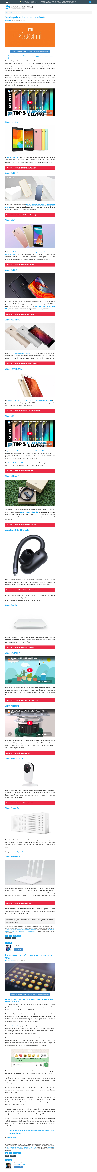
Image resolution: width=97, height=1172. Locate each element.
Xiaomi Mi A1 (12, 252)
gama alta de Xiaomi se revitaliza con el (25, 451)
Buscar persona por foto (68, 2)
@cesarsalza (17, 947)
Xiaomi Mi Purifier (24, 753)
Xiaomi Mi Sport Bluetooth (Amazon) (30, 590)
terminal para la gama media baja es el (30, 400)
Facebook (50, 929)
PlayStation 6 (25, 1)
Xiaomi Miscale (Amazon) (26, 647)
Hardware (8, 938)
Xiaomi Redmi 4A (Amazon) (27, 167)
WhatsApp (13, 931)
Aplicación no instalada (28, 2)
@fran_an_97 (17, 1164)
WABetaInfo (12, 1138)
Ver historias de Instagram (45, 2)
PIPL (36, 2)
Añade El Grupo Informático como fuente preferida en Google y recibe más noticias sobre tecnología (30, 51)
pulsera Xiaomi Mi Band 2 (29, 512)
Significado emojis (57, 2)
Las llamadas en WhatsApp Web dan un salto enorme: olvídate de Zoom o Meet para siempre (32, 1131)
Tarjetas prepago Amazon (44, 1)
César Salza (8, 20)
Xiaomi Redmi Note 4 (22, 353)
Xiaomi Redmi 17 (33, 1)
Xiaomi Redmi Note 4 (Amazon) (28, 363)
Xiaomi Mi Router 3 (24, 903)
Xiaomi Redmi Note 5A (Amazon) (29, 411)
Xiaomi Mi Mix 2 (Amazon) (26, 314)
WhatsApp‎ (16, 1026)
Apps (7, 1155)
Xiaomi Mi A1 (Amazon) (26, 264)
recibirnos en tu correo (29, 931)
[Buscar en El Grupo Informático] (90, 2)
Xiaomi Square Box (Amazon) (21, 852)
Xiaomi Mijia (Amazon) (25, 803)
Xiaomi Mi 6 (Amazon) (25, 471)
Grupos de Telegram (56, 1)
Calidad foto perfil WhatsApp (69, 1)
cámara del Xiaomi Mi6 (15, 463)
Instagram (7, 931)
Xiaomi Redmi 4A (12, 157)
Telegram (19, 931)
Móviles (14, 938)
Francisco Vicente (9, 960)
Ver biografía (18, 949)
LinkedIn (23, 947)
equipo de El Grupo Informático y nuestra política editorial (21, 929)
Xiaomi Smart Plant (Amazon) (28, 700)
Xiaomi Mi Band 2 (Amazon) (27, 525)
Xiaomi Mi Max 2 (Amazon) (27, 215)
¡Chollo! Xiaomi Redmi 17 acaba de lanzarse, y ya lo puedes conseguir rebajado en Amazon (29, 57)
